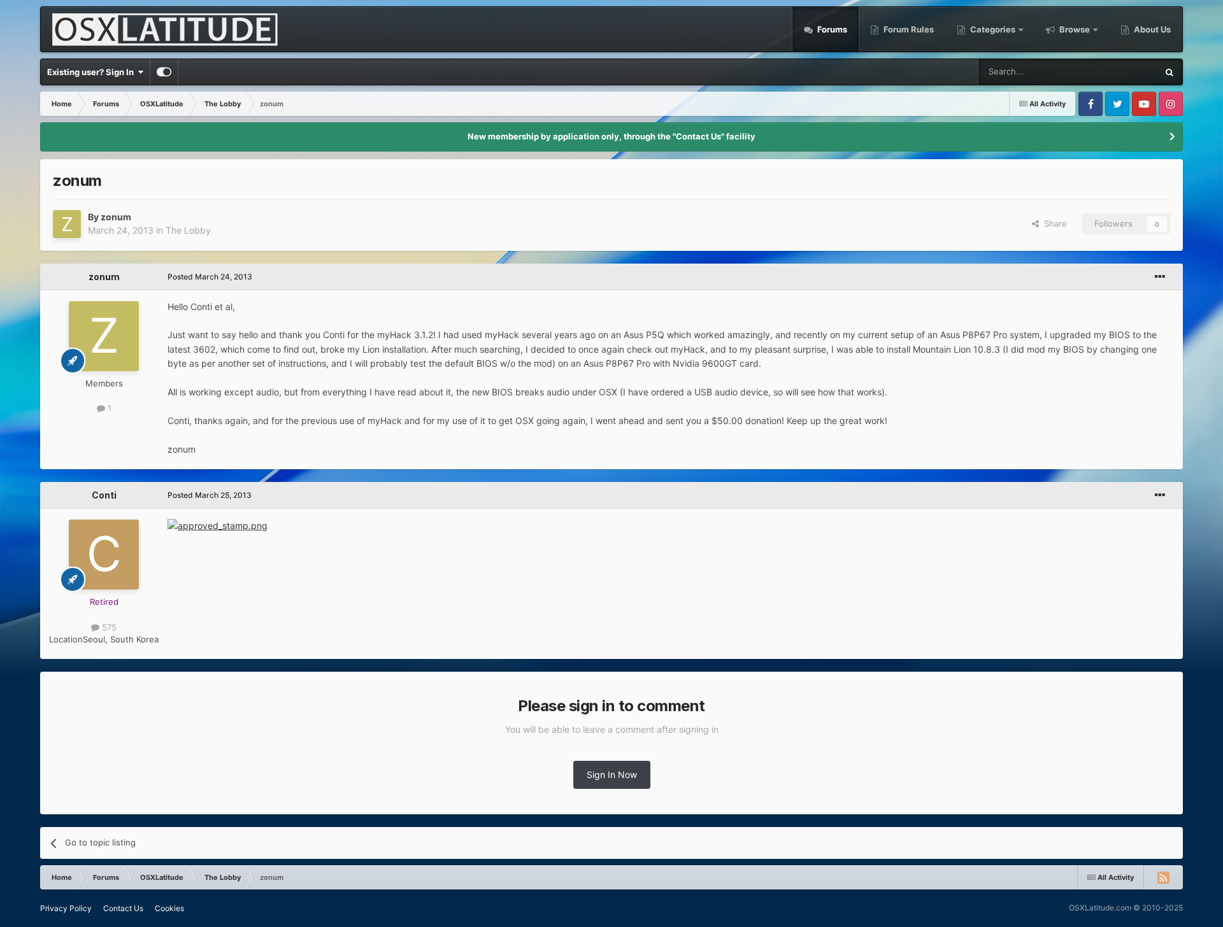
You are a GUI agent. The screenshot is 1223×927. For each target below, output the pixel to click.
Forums (831, 29)
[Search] (1169, 72)
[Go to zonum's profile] (67, 224)
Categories (992, 29)
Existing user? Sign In (92, 72)
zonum (116, 216)
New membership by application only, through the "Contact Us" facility (611, 136)
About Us (1151, 29)
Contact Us (123, 908)
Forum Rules (908, 29)
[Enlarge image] (218, 525)
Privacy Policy (66, 908)
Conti (104, 495)
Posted (210, 276)
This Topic (1121, 71)
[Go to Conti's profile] (104, 555)
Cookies (169, 908)
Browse (1074, 29)
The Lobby (188, 230)
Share (1053, 223)
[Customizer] (164, 72)
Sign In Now (612, 774)
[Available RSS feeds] (1163, 877)
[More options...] (1160, 277)
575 (108, 627)
